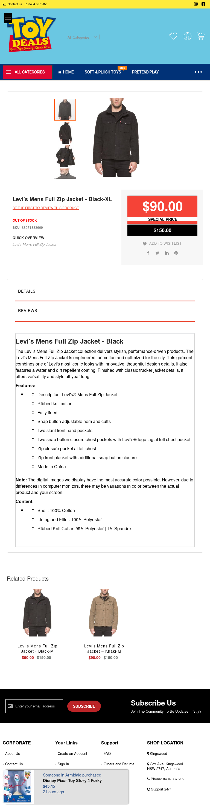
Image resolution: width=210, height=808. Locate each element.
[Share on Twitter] (157, 252)
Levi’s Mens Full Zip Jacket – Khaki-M (104, 648)
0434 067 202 (37, 4)
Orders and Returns (119, 763)
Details (27, 291)
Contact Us (14, 763)
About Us (12, 753)
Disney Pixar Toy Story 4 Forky (72, 780)
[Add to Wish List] (38, 618)
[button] (65, 132)
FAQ (107, 753)
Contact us (15, 4)
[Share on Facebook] (148, 252)
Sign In (63, 763)
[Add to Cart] (25, 618)
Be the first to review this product (46, 207)
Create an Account (72, 753)
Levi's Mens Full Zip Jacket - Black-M (37, 648)
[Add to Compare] (50, 618)
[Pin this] (176, 252)
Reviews (27, 310)
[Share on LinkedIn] (167, 252)
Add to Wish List (165, 243)
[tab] (105, 292)
